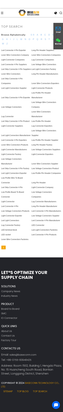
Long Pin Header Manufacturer (44, 206)
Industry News (9, 296)
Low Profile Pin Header (41, 121)
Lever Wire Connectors (10, 74)
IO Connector (9, 318)
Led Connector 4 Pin (9, 206)
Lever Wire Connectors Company (15, 55)
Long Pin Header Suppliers (42, 50)
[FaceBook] (4, 399)
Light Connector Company (42, 187)
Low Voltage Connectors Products (15, 211)
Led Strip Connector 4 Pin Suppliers (16, 69)
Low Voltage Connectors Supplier (45, 216)
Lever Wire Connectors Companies (46, 55)
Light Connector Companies (13, 60)
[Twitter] (13, 399)
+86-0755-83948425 (18, 360)
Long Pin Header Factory (41, 145)
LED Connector (37, 225)
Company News (10, 291)
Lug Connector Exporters (41, 126)
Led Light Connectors (10, 220)
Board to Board (10, 309)
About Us (6, 331)
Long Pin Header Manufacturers (44, 74)
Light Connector (8, 202)
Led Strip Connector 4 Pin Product (15, 121)
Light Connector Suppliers (12, 126)
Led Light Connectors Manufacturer (16, 135)
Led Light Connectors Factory (43, 69)
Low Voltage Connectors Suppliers (45, 150)
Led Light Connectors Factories (44, 230)
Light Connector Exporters (42, 154)
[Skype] (21, 399)
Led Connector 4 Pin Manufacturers (46, 211)
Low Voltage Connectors (11, 107)
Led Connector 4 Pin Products (43, 235)
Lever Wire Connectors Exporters (45, 83)
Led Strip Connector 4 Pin (12, 187)
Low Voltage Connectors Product (45, 168)
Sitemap (8, 391)
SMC (3, 313)
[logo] (29, 12)
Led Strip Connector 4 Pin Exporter (15, 98)
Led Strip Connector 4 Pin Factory (15, 168)
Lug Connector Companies (42, 60)
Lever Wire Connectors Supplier (44, 164)
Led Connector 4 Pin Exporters (14, 140)
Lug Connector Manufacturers (43, 202)
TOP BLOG (23, 391)
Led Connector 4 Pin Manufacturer (45, 220)
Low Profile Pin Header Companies (46, 173)
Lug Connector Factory (10, 225)
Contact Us (8, 335)
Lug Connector (7, 116)
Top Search (40, 391)
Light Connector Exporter (11, 216)
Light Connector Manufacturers (14, 150)
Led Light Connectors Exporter (14, 173)
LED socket (6, 235)
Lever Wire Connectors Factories (14, 239)
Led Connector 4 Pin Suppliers (14, 64)
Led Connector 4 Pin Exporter (13, 50)
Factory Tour (8, 340)
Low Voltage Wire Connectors (43, 64)
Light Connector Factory (11, 154)
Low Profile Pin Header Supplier (44, 140)
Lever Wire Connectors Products (14, 145)
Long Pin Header (38, 183)
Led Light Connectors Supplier (14, 88)
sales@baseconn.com (22, 354)
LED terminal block (9, 230)
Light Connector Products (42, 88)
